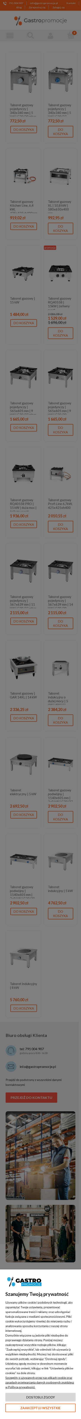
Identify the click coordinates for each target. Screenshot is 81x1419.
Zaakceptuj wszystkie (40, 1408)
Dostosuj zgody (40, 1397)
